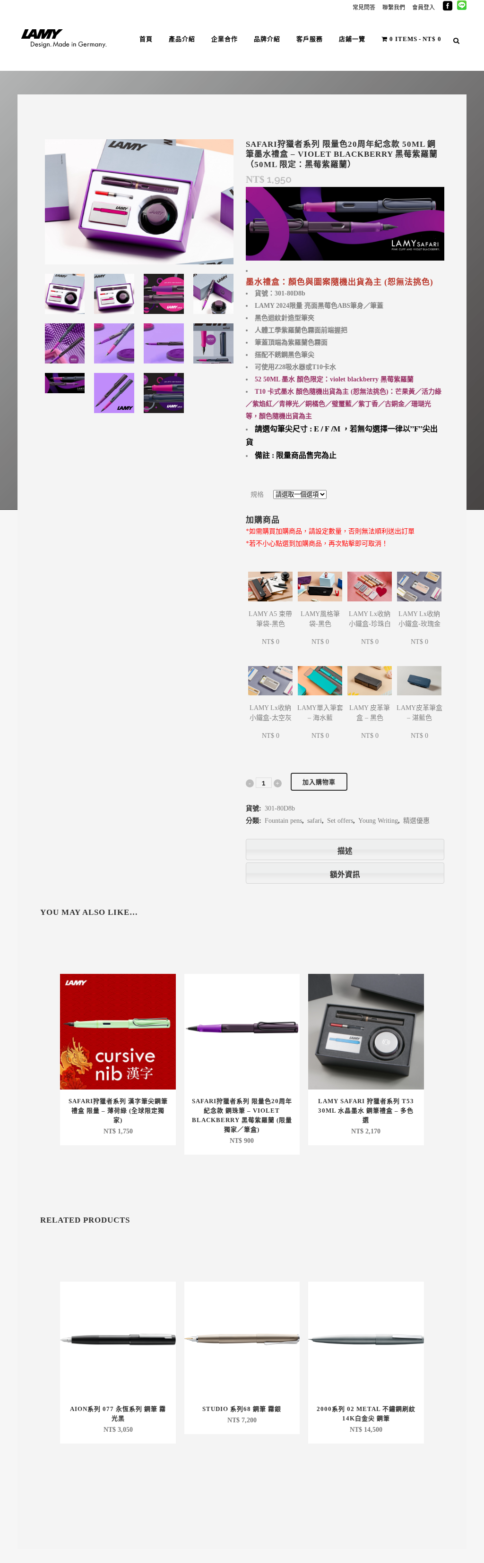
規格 (257, 494)
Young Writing (378, 820)
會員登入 (423, 7)
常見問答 (364, 7)
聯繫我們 (393, 7)
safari (314, 820)
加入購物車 (319, 782)
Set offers (340, 820)
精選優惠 (416, 820)
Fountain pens (283, 820)
